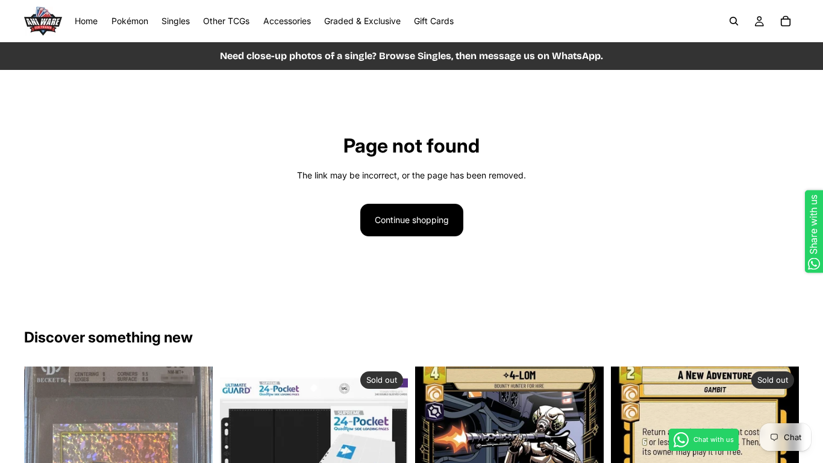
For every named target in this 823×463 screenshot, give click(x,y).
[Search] (734, 21)
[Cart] (785, 21)
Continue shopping (412, 220)
